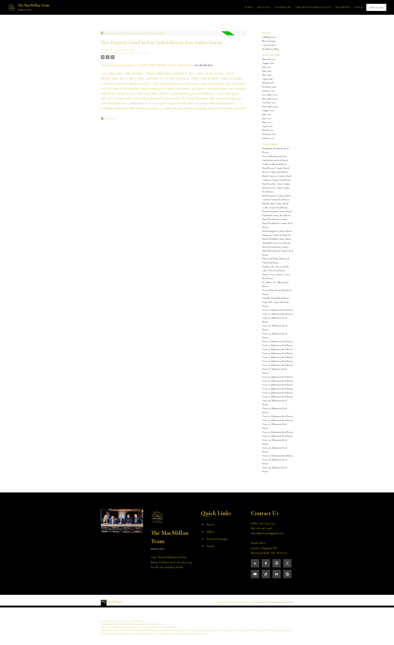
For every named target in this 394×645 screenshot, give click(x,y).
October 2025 (269, 102)
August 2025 (268, 110)
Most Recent (268, 59)
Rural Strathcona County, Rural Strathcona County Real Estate (277, 223)
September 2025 (270, 106)
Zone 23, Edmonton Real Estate (277, 392)
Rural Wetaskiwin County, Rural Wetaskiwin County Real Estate (277, 250)
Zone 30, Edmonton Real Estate (277, 416)
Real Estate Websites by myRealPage (279, 602)
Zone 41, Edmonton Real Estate (277, 432)
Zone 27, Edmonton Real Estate (277, 396)
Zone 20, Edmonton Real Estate (277, 380)
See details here (204, 65)
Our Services (282, 7)
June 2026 (266, 71)
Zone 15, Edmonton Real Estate (277, 357)
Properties (342, 7)
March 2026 (267, 82)
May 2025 (266, 122)
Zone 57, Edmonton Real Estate (277, 455)
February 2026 (269, 86)
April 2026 (267, 79)
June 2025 (266, 118)
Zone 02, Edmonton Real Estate (277, 313)
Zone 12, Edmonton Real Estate (277, 345)
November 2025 (269, 98)
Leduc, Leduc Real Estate (274, 164)
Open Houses (269, 44)
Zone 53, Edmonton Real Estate (277, 435)
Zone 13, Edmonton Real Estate (277, 349)
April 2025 (267, 126)
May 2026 (266, 75)
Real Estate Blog (270, 48)
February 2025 (269, 134)
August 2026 (268, 63)
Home (248, 7)
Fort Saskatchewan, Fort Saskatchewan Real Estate (129, 53)
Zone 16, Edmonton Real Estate (277, 361)
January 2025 (268, 138)
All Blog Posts (269, 37)
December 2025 (269, 94)
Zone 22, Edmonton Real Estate (277, 388)
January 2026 (268, 90)
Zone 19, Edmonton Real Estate (277, 376)
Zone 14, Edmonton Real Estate (277, 353)
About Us (263, 7)
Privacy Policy (259, 602)
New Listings (269, 40)
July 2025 (266, 114)
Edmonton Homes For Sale (313, 7)
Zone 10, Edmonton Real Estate (277, 341)
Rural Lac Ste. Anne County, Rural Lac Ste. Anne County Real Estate (276, 187)
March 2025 (267, 130)
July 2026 (266, 67)
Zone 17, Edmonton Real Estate (277, 365)
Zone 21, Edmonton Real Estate (277, 384)
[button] (376, 7)
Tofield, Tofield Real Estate (275, 298)
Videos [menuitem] (358, 7)
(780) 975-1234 (376, 7)
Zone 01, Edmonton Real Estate (277, 309)
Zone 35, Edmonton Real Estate (277, 420)
